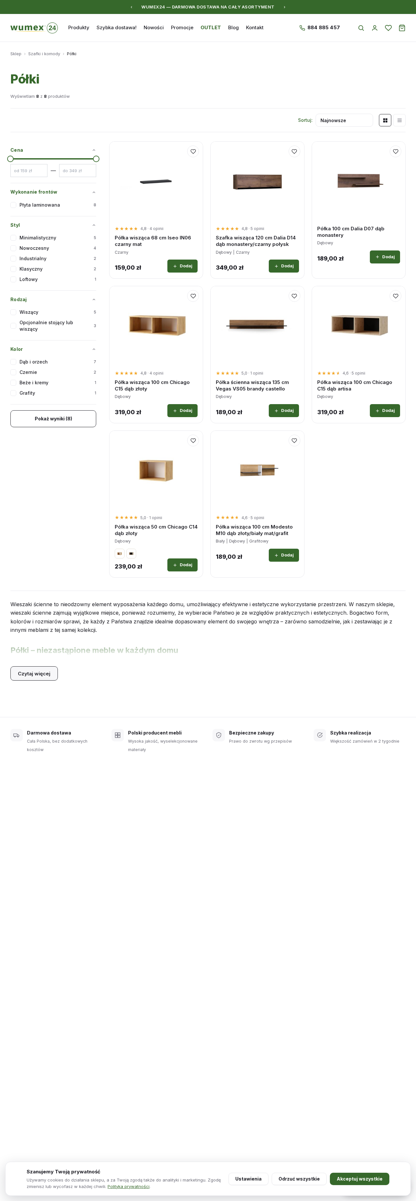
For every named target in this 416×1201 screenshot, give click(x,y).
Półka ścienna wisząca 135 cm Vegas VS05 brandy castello (252, 385)
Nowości (154, 27)
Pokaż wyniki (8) (53, 418)
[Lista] (399, 120)
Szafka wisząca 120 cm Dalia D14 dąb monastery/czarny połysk (256, 241)
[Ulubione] (388, 28)
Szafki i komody (44, 53)
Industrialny (58, 258)
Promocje (182, 27)
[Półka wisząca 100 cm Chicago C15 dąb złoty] (156, 325)
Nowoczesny (58, 248)
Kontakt (255, 27)
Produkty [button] (78, 27)
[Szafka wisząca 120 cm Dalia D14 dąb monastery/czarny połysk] (257, 181)
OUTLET (211, 27)
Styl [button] (15, 225)
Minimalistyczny (58, 237)
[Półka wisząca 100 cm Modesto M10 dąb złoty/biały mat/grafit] (257, 470)
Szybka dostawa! (116, 27)
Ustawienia (248, 1179)
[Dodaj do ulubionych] (193, 151)
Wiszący (58, 312)
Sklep (15, 53)
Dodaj (186, 265)
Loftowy (58, 279)
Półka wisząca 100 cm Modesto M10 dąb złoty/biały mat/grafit (254, 530)
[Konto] (374, 28)
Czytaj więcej (34, 674)
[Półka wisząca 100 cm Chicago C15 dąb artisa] (358, 325)
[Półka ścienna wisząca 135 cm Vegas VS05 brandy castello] (257, 325)
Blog (233, 27)
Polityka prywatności (129, 1186)
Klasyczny (58, 269)
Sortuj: (305, 120)
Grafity (58, 393)
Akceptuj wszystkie (360, 1179)
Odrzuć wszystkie (299, 1179)
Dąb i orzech (58, 361)
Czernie (58, 372)
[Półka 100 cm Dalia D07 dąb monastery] (358, 181)
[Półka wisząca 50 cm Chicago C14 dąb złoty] (156, 470)
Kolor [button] (16, 349)
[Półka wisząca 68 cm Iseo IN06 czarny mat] (156, 181)
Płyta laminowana (58, 205)
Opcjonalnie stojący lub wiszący (58, 326)
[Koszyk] (402, 28)
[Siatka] (385, 120)
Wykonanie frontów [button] (34, 192)
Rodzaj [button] (18, 299)
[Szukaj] (361, 28)
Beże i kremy (58, 382)
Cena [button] (16, 150)
